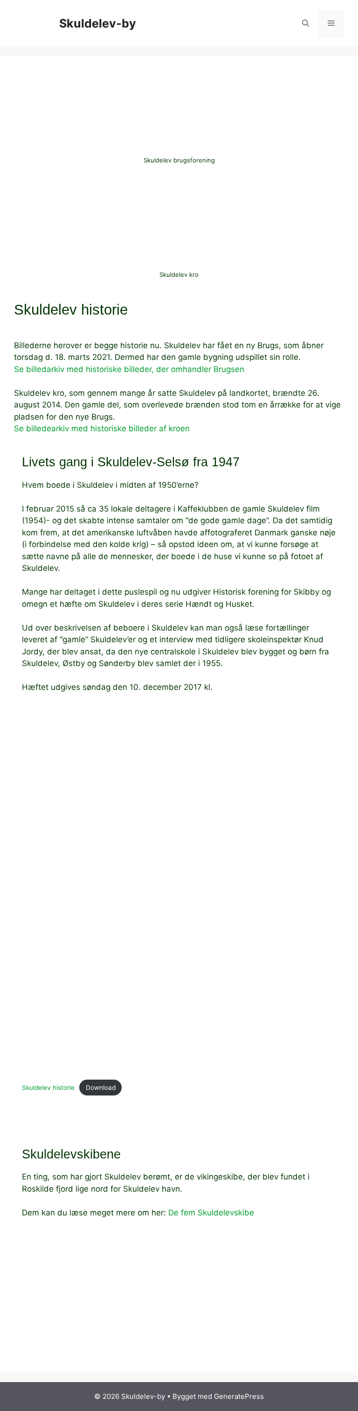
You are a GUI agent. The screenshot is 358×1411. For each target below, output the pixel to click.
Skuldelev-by (97, 23)
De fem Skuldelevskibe (211, 1212)
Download (101, 1087)
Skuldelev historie (48, 1087)
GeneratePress (239, 1396)
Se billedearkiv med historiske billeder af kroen (102, 428)
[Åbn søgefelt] (305, 23)
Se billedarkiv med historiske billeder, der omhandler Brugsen (129, 369)
